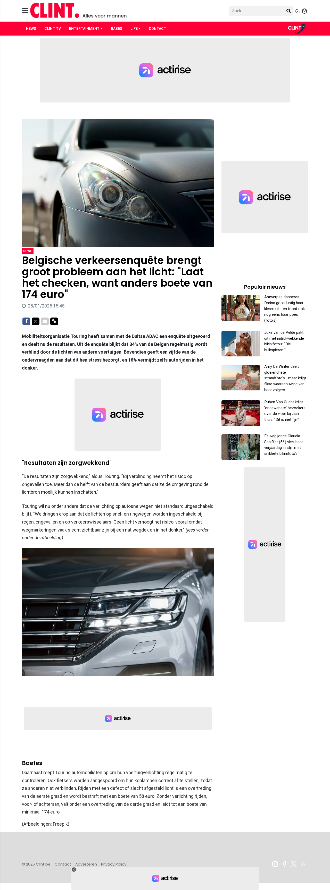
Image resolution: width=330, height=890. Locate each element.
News (31, 29)
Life (134, 29)
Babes (116, 29)
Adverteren (86, 864)
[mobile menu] (25, 10)
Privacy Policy (113, 864)
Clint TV (52, 29)
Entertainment (84, 29)
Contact (157, 29)
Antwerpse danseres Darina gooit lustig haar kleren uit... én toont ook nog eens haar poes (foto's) (284, 309)
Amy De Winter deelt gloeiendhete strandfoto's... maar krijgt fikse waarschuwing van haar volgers (285, 378)
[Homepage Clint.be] (119, 10)
